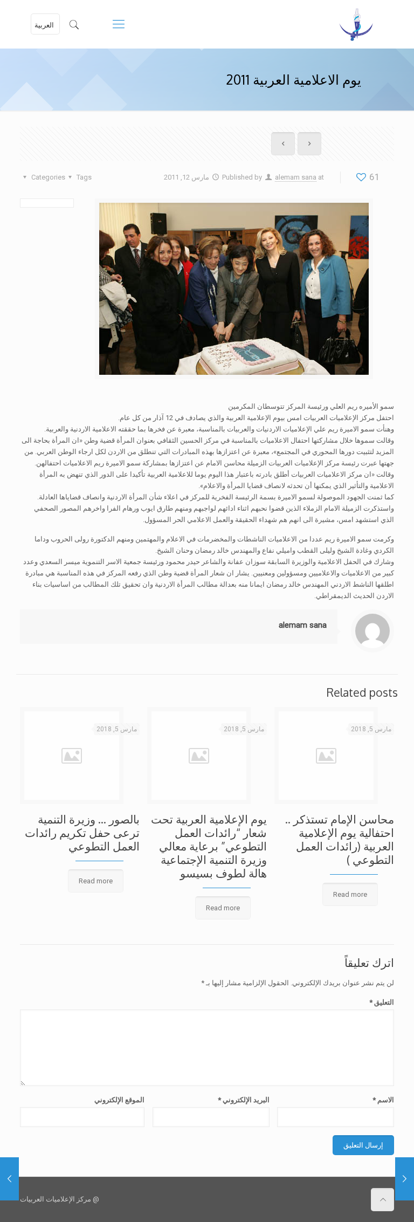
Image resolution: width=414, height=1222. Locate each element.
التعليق (381, 1002)
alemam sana (295, 177)
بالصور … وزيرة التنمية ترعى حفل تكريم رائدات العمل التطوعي (82, 832)
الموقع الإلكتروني (119, 1100)
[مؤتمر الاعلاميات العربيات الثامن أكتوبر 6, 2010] (9, 1178)
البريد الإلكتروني (244, 1100)
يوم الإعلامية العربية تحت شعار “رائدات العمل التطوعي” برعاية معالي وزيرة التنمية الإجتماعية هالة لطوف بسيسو (209, 846)
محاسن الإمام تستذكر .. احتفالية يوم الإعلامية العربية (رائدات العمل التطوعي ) (339, 839)
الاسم (383, 1100)
